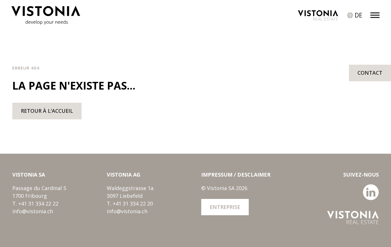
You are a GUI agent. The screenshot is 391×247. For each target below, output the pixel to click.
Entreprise (225, 206)
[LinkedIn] (371, 198)
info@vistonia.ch (32, 211)
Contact (370, 72)
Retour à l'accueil (47, 110)
